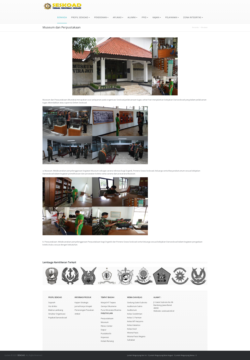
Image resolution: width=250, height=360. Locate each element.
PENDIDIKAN (100, 17)
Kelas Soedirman (134, 313)
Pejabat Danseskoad (57, 317)
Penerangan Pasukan (84, 310)
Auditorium (132, 310)
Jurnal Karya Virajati (83, 306)
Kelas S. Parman (134, 317)
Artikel (77, 313)
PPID (144, 17)
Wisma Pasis (132, 332)
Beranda (195, 27)
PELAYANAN (171, 17)
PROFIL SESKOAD (80, 17)
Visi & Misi (52, 306)
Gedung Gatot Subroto (137, 302)
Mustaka (204, 27)
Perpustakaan (107, 318)
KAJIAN (156, 17)
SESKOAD (21, 355)
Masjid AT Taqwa (108, 302)
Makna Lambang (55, 310)
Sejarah (51, 302)
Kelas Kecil (132, 329)
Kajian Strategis (81, 302)
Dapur (103, 329)
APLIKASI (117, 17)
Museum (105, 322)
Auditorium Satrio (134, 306)
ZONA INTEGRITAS (192, 17)
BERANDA (62, 17)
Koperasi (105, 337)
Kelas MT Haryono (135, 321)
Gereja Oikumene (108, 306)
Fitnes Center (106, 326)
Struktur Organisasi (56, 313)
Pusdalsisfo (106, 333)
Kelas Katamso (133, 325)
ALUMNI (132, 17)
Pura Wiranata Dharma (111, 310)
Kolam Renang (107, 341)
